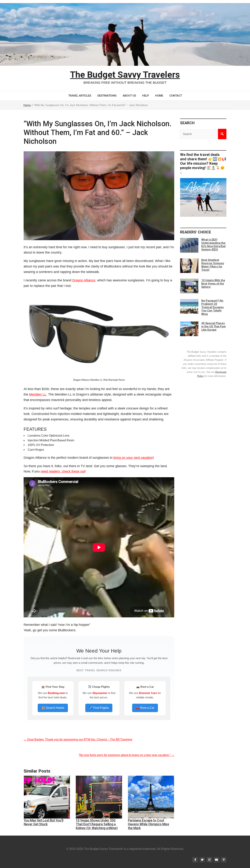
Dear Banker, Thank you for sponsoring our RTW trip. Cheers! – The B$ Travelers (78, 739)
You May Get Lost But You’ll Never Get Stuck (43, 822)
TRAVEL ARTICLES (79, 95)
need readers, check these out (63, 471)
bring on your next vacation (133, 457)
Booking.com (56, 693)
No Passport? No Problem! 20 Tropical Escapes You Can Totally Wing (212, 307)
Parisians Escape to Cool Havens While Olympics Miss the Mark (148, 824)
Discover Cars (148, 693)
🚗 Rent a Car (145, 707)
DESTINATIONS (106, 95)
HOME (159, 95)
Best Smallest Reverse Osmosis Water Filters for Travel (212, 265)
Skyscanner (99, 693)
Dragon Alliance (83, 280)
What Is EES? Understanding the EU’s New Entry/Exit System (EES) (213, 244)
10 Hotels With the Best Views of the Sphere (213, 284)
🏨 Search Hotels (52, 707)
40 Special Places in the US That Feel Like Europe (213, 326)
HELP (145, 95)
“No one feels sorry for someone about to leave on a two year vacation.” (126, 755)
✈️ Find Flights (99, 707)
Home (27, 105)
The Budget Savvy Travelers (125, 74)
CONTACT (175, 95)
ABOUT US (129, 95)
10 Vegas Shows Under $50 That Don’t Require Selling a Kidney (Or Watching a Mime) (97, 824)
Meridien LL (37, 394)
